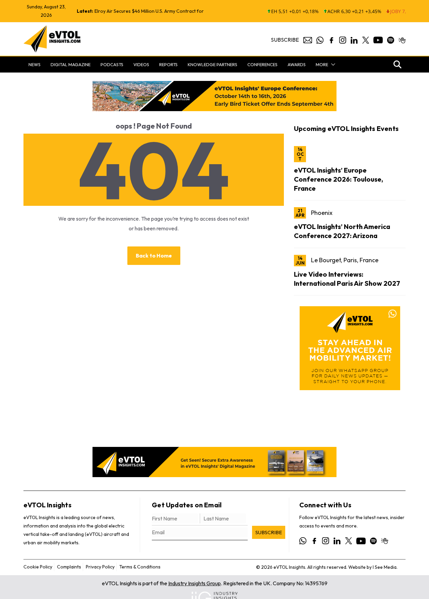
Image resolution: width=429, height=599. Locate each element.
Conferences (262, 64)
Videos (141, 64)
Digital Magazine (70, 64)
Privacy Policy (100, 567)
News (34, 64)
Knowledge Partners (212, 64)
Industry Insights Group (194, 583)
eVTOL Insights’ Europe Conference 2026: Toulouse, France (338, 179)
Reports (168, 64)
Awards (297, 64)
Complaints (69, 567)
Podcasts (112, 64)
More (322, 64)
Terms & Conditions (140, 567)
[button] (331, 64)
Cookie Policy (37, 567)
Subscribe (285, 39)
